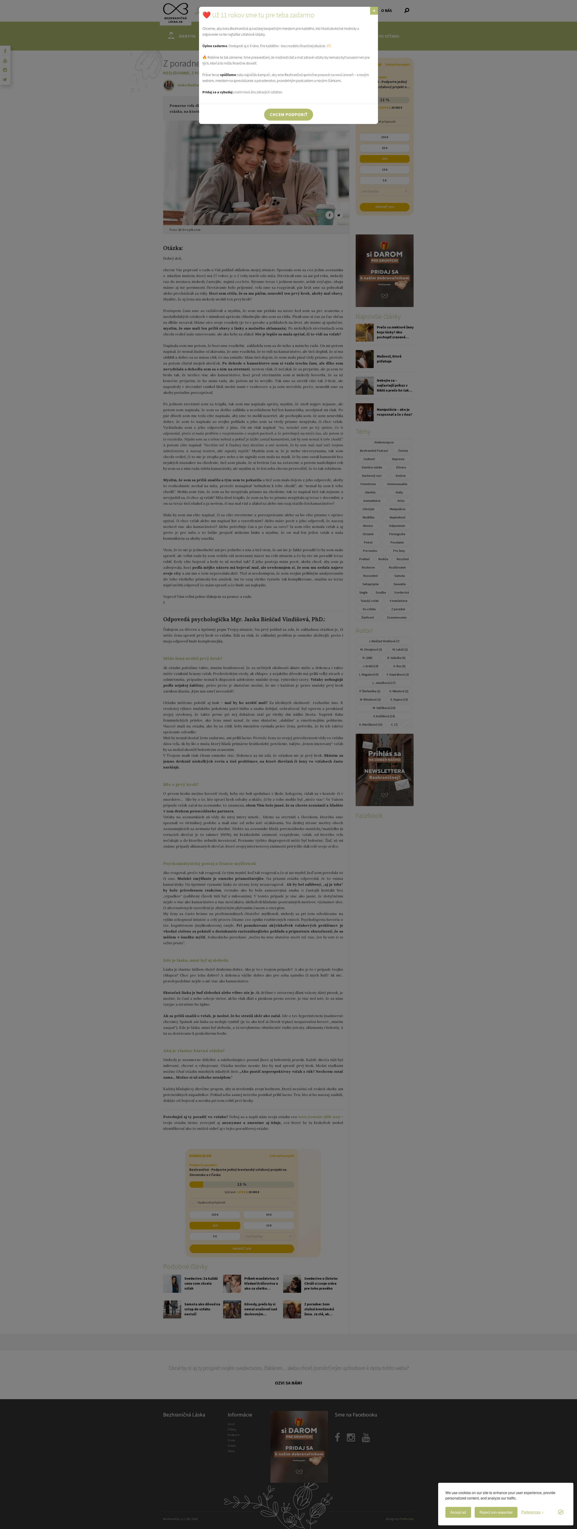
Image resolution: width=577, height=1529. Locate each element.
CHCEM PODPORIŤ (288, 114)
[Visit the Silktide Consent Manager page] (560, 1512)
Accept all (458, 1512)
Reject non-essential (496, 1512)
